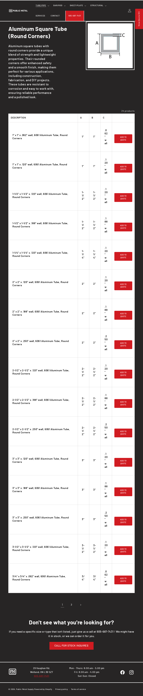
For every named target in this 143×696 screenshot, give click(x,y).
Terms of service (78, 689)
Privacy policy (61, 689)
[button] (42, 5)
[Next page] (80, 605)
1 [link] (62, 605)
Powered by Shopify (43, 689)
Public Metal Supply (25, 689)
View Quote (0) (139, 19)
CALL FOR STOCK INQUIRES (71, 646)
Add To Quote (123, 138)
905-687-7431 (41, 676)
